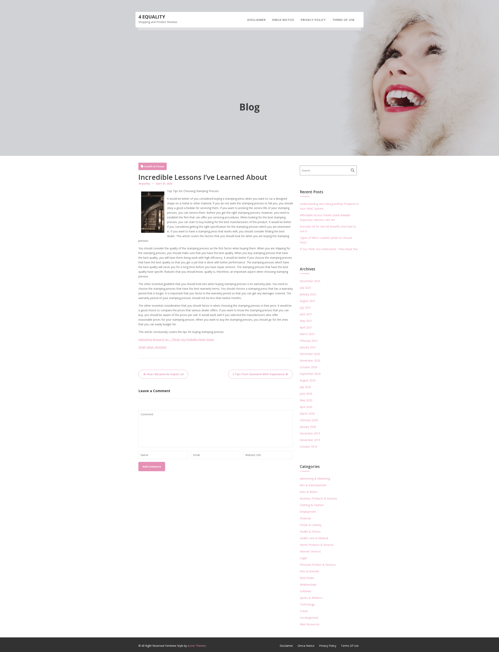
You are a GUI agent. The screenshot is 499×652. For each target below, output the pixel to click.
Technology (307, 604)
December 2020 (310, 354)
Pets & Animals (309, 571)
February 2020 (309, 420)
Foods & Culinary (310, 525)
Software (305, 591)
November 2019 (310, 440)
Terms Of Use (343, 20)
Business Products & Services (318, 498)
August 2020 (308, 380)
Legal (303, 558)
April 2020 (306, 407)
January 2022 (308, 294)
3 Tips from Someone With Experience (258, 374)
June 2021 (306, 314)
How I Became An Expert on (165, 374)
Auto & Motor (309, 492)
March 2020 (307, 413)
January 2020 (308, 427)
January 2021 (308, 347)
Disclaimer (256, 20)
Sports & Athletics (311, 598)
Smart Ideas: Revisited (152, 347)
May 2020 (306, 400)
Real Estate (307, 578)
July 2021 (305, 307)
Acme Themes (197, 646)
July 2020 (305, 387)
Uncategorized (309, 617)
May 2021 (306, 321)
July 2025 (305, 287)
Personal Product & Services (318, 564)
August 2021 (308, 301)
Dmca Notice (283, 20)
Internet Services (310, 551)
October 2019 (308, 446)
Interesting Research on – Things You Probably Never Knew (176, 339)
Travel (304, 611)
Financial (305, 518)
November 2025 (310, 281)
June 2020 (306, 393)
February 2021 (309, 340)
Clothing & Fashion (312, 505)
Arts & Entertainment (313, 485)
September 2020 (310, 374)
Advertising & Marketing (315, 478)
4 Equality (151, 16)
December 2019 (310, 433)
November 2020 (310, 360)
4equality (144, 183)
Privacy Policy (313, 20)
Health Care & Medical (314, 538)
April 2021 (306, 327)
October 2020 (308, 367)
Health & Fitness (154, 166)
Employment (308, 511)
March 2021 (307, 334)
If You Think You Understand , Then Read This (329, 249)
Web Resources (309, 624)
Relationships (308, 584)
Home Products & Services (317, 545)
